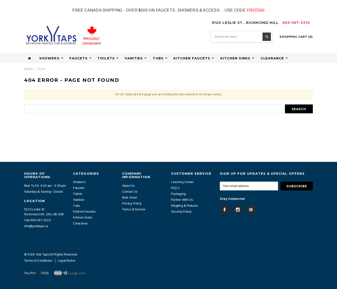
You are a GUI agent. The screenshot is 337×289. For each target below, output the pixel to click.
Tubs (76, 205)
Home (28, 69)
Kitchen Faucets (84, 211)
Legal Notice (66, 260)
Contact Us (129, 191)
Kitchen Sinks (82, 217)
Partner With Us (182, 200)
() (296, 36)
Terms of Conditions (38, 260)
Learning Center (182, 182)
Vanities (78, 200)
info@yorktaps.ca (36, 226)
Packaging (178, 194)
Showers (79, 182)
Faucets (78, 188)
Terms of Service (134, 209)
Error (41, 69)
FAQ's (175, 188)
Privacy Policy (132, 203)
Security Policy (181, 211)
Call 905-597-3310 (37, 220)
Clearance (80, 223)
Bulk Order (129, 197)
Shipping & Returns (184, 205)
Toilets (77, 194)
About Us (128, 185)
